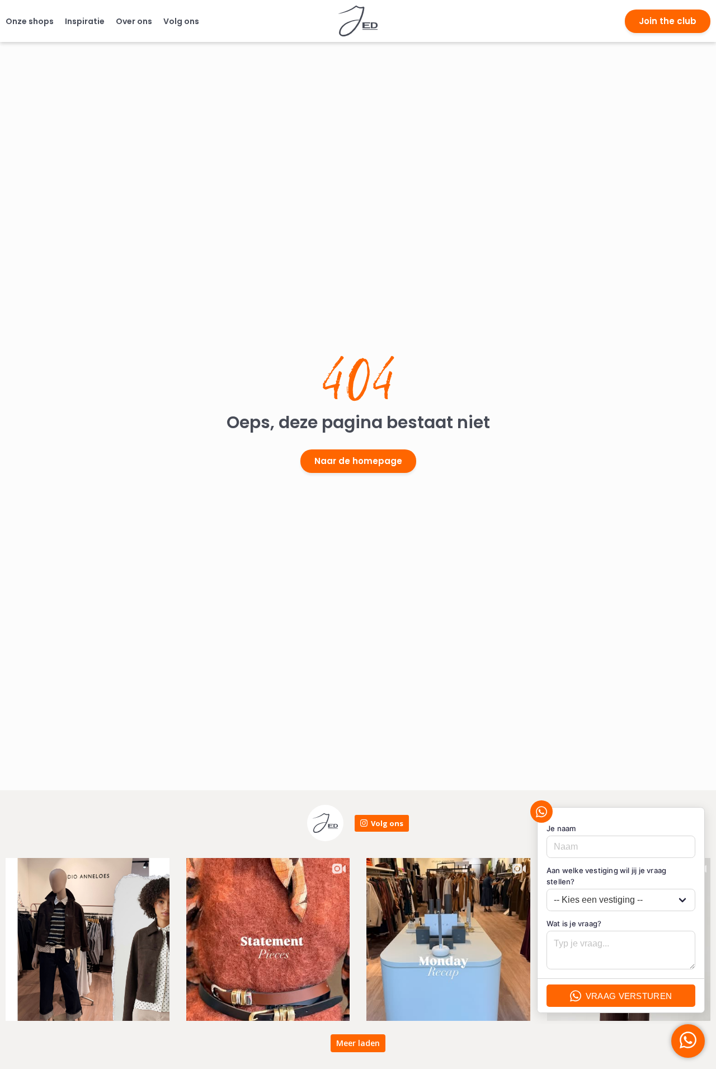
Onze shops (30, 21)
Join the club (667, 21)
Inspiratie (85, 21)
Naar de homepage (358, 461)
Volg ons (181, 21)
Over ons (134, 21)
